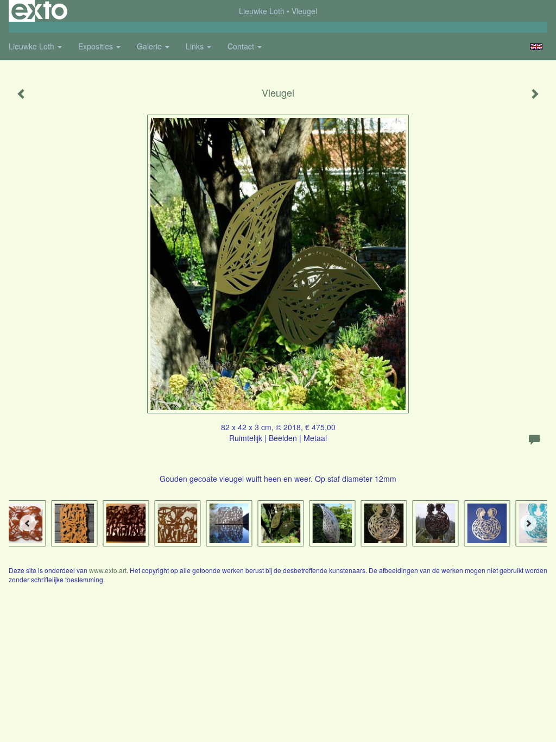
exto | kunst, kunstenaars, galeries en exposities (39, 11)
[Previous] (28, 523)
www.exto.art (108, 570)
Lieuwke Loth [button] (32, 46)
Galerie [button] (150, 46)
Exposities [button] (96, 46)
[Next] (528, 523)
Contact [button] (242, 46)
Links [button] (196, 46)
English (536, 46)
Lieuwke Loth (262, 10)
